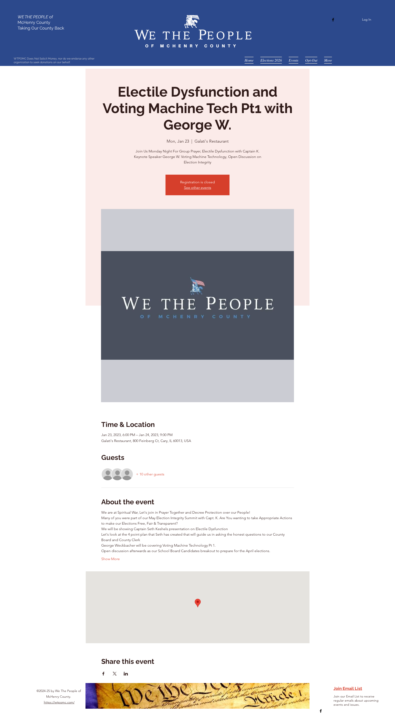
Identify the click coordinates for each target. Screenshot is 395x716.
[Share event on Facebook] (103, 673)
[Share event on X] (114, 673)
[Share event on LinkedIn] (126, 673)
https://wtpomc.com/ (59, 702)
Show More (110, 559)
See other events (197, 187)
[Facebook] (333, 19)
